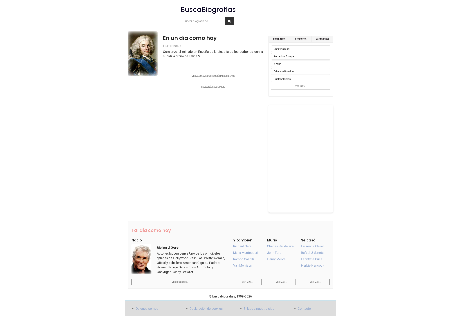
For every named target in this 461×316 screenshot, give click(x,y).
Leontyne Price (312, 259)
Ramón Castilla (243, 259)
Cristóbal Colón (282, 79)
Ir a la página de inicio (213, 87)
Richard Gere (242, 246)
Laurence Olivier (312, 246)
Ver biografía (179, 282)
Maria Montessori (245, 253)
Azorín (277, 64)
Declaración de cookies (206, 308)
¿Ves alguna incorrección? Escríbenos (213, 76)
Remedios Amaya (284, 56)
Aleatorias (322, 39)
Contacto (304, 308)
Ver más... (300, 86)
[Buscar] (229, 21)
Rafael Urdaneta (312, 253)
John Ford (274, 253)
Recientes (300, 39)
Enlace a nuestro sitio (259, 308)
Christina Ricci (282, 48)
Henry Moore (276, 259)
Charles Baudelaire (280, 246)
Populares (279, 39)
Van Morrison (242, 265)
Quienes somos (147, 308)
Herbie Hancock (312, 265)
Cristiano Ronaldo (284, 71)
